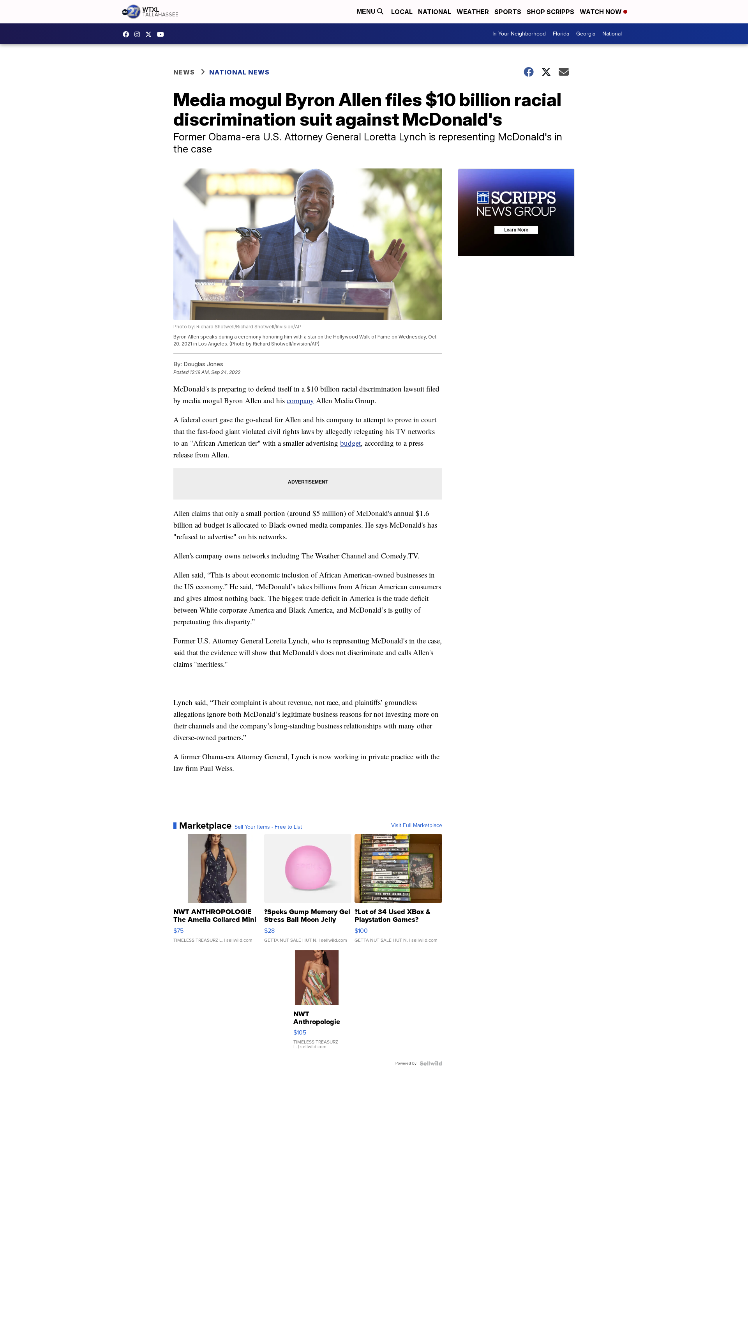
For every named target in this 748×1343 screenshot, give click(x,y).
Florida (561, 34)
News (184, 72)
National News (239, 72)
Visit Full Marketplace (416, 825)
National (434, 12)
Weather (473, 12)
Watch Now (601, 12)
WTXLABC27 (128, 34)
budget (350, 443)
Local (402, 12)
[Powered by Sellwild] (431, 1063)
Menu (367, 11)
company (300, 400)
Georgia (585, 34)
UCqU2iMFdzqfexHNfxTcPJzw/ (162, 34)
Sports (507, 12)
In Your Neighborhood (519, 34)
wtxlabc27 (139, 34)
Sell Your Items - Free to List (268, 827)
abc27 (150, 34)
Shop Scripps (550, 12)
